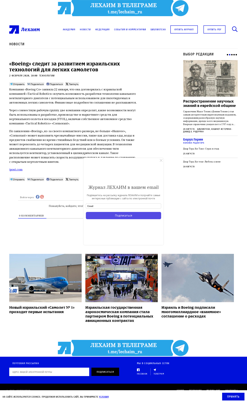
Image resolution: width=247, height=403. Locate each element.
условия (104, 396)
